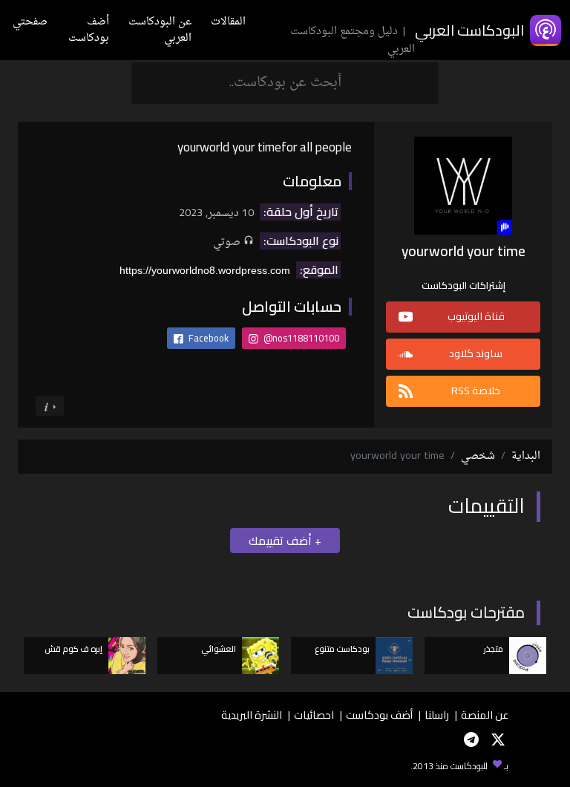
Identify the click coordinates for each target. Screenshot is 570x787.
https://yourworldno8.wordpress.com (204, 270)
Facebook (207, 338)
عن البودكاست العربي (159, 30)
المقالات (228, 22)
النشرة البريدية (251, 715)
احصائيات (314, 715)
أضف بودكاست (88, 30)
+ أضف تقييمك (285, 540)
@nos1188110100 (300, 338)
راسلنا (437, 715)
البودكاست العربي (469, 30)
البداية (525, 456)
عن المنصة (484, 715)
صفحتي (30, 22)
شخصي (478, 456)
